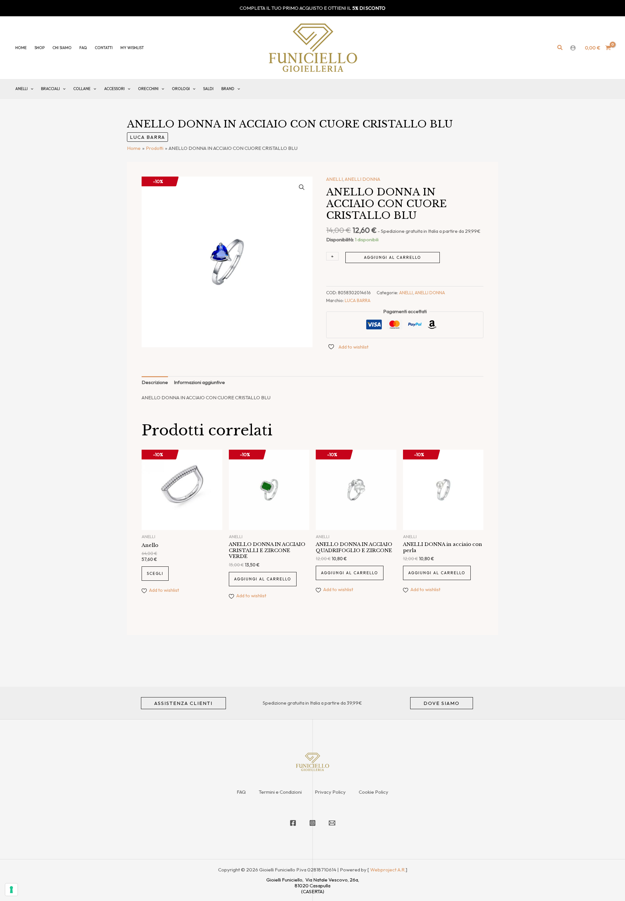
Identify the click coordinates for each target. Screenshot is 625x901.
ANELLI (21, 88)
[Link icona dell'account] (573, 48)
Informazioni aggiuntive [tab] (199, 382)
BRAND (227, 88)
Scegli (155, 573)
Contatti (104, 47)
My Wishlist (132, 47)
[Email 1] (332, 823)
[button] (560, 48)
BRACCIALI (50, 88)
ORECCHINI (148, 88)
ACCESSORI (114, 88)
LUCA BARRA (147, 137)
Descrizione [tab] (155, 382)
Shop (40, 47)
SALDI (208, 88)
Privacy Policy (330, 792)
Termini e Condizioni (280, 792)
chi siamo (62, 47)
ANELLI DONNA (362, 179)
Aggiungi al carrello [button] (262, 578)
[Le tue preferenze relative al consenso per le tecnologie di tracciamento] (11, 889)
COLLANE (81, 88)
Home (21, 47)
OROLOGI (181, 88)
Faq (83, 47)
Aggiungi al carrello (392, 257)
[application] (30, 89)
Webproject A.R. (388, 870)
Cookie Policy (373, 792)
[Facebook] (293, 823)
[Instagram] (312, 823)
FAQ (241, 792)
